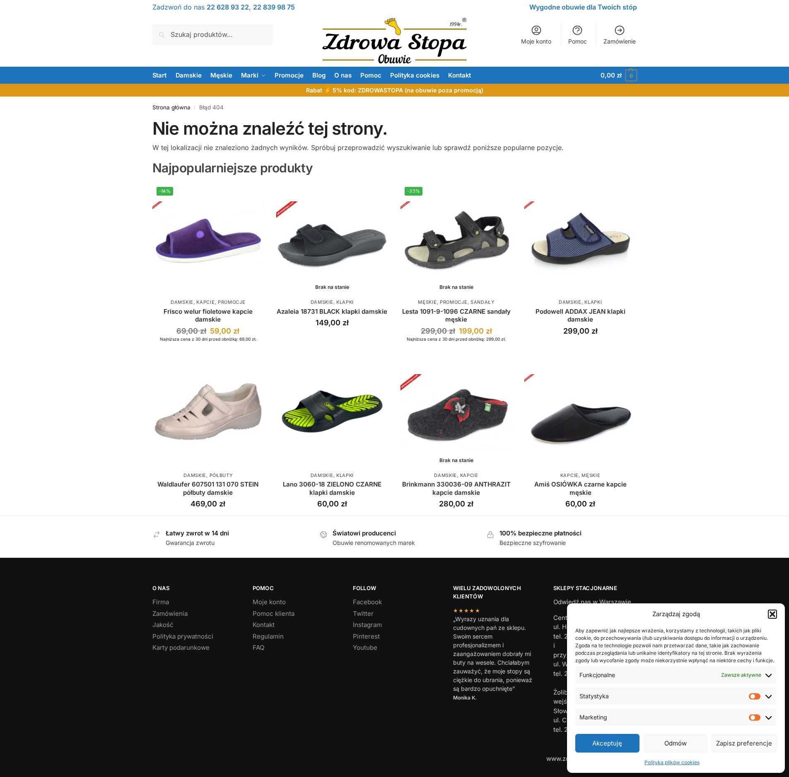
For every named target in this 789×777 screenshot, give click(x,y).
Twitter (363, 613)
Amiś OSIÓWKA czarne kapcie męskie (580, 488)
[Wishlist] (251, 195)
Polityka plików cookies (672, 762)
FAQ (258, 647)
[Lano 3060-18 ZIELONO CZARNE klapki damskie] (332, 411)
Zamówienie (619, 41)
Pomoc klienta (273, 613)
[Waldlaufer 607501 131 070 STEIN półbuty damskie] (208, 411)
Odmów (675, 743)
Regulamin (268, 636)
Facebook (367, 602)
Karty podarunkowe (181, 647)
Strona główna (171, 107)
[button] (772, 614)
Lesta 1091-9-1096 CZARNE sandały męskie (456, 315)
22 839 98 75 (274, 7)
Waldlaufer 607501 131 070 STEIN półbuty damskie (207, 488)
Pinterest (366, 636)
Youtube (365, 647)
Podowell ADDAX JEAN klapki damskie (580, 315)
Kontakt (264, 625)
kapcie (205, 302)
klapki (345, 302)
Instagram (367, 625)
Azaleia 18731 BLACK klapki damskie (332, 311)
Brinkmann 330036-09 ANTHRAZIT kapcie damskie (456, 488)
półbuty (221, 475)
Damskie (182, 302)
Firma (160, 602)
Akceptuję (607, 743)
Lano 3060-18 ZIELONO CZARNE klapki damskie (332, 488)
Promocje (232, 302)
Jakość (163, 625)
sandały (483, 302)
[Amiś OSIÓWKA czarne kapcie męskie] (580, 411)
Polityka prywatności (182, 636)
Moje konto (536, 41)
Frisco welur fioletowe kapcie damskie (208, 315)
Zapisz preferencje (744, 743)
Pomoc (577, 41)
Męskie (427, 302)
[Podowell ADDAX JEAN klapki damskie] (580, 239)
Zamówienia (170, 613)
